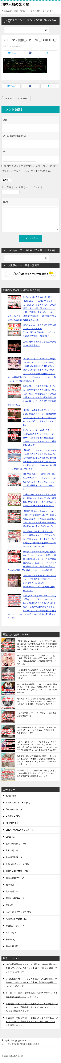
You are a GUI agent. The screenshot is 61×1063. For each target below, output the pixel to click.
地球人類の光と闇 (15, 4)
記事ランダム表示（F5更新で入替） (22, 290)
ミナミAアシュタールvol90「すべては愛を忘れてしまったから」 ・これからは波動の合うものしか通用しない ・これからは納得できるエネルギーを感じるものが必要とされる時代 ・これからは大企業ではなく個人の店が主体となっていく (32, 606)
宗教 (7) (9, 905)
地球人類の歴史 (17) (15, 878)
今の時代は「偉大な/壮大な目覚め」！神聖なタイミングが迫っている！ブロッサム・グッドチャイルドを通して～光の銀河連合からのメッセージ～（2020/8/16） (39, 539)
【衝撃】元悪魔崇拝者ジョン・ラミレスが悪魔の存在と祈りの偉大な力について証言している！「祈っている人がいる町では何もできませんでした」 (39, 417)
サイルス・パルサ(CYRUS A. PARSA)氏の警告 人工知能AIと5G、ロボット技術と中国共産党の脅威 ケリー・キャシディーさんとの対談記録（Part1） (39, 437)
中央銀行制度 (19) (14, 857)
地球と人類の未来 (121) (17, 871)
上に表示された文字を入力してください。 (24, 187)
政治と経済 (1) (12, 795)
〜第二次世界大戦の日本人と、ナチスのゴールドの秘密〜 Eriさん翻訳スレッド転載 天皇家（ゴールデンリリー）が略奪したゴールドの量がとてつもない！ (37, 674)
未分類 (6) (10, 939)
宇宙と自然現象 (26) (15, 898)
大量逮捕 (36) (12, 891)
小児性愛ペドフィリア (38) (18, 912)
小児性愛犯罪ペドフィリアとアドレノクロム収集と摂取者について (36, 714)
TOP (15, 1040)
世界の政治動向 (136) (16, 843)
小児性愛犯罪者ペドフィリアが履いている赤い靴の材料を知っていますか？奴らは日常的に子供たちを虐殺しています (36, 730)
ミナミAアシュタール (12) (18, 802)
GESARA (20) (12, 823)
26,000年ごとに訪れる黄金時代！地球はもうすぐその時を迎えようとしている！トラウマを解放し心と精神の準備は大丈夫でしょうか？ (36, 773)
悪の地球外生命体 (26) (16, 919)
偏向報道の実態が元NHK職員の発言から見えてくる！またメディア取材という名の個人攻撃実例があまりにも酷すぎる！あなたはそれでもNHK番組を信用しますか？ (36, 760)
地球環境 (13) (12, 884)
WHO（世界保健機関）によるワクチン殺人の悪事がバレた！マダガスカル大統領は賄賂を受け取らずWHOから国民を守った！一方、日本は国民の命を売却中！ (37, 688)
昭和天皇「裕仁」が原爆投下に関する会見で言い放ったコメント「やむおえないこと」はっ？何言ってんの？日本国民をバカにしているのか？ (39, 481)
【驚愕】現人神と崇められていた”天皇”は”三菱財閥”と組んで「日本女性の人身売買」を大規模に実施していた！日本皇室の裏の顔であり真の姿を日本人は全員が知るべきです (39, 519)
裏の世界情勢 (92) (14, 946)
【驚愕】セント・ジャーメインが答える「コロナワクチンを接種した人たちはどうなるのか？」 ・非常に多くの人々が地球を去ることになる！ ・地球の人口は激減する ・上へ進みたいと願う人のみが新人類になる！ (37, 746)
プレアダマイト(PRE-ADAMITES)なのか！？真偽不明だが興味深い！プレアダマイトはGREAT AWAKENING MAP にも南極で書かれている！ (39, 583)
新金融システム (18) (15, 925)
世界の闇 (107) (13, 850)
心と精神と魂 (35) (14, 809)
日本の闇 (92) (12, 932)
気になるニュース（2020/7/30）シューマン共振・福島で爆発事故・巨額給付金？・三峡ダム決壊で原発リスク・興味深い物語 (17, 98)
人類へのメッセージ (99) (17, 864)
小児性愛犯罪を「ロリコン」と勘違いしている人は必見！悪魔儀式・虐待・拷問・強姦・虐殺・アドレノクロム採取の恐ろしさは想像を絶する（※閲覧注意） (36, 660)
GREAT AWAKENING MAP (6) (19, 830)
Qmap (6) (10, 837)
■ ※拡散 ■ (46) (13, 816)
